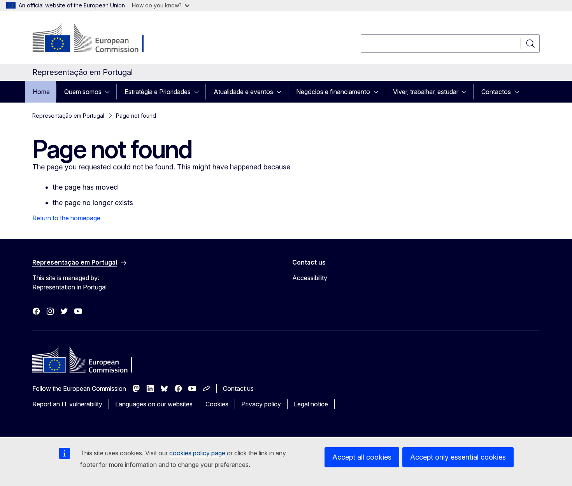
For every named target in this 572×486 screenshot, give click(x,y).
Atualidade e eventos (243, 92)
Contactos (496, 92)
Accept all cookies (361, 457)
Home (41, 92)
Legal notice (311, 404)
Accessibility (309, 278)
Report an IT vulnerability (67, 404)
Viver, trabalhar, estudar (425, 92)
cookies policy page (197, 453)
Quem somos (83, 92)
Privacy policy (261, 404)
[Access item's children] (109, 92)
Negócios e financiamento (333, 92)
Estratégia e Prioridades (158, 92)
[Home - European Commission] (95, 38)
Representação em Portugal (68, 115)
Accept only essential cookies (458, 457)
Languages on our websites (154, 404)
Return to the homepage (66, 218)
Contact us (238, 388)
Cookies (216, 404)
